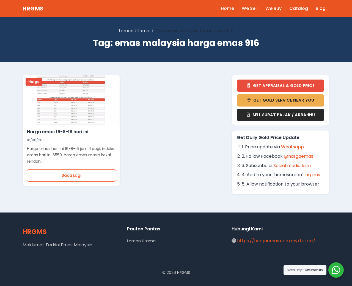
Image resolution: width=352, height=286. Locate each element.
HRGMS (33, 8)
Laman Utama (134, 31)
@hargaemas (298, 156)
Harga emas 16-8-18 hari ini (57, 132)
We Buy (273, 8)
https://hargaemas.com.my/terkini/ (276, 241)
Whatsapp (292, 147)
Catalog (298, 8)
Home (227, 8)
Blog (321, 8)
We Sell (250, 8)
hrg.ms (312, 174)
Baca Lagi (71, 175)
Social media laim (292, 165)
